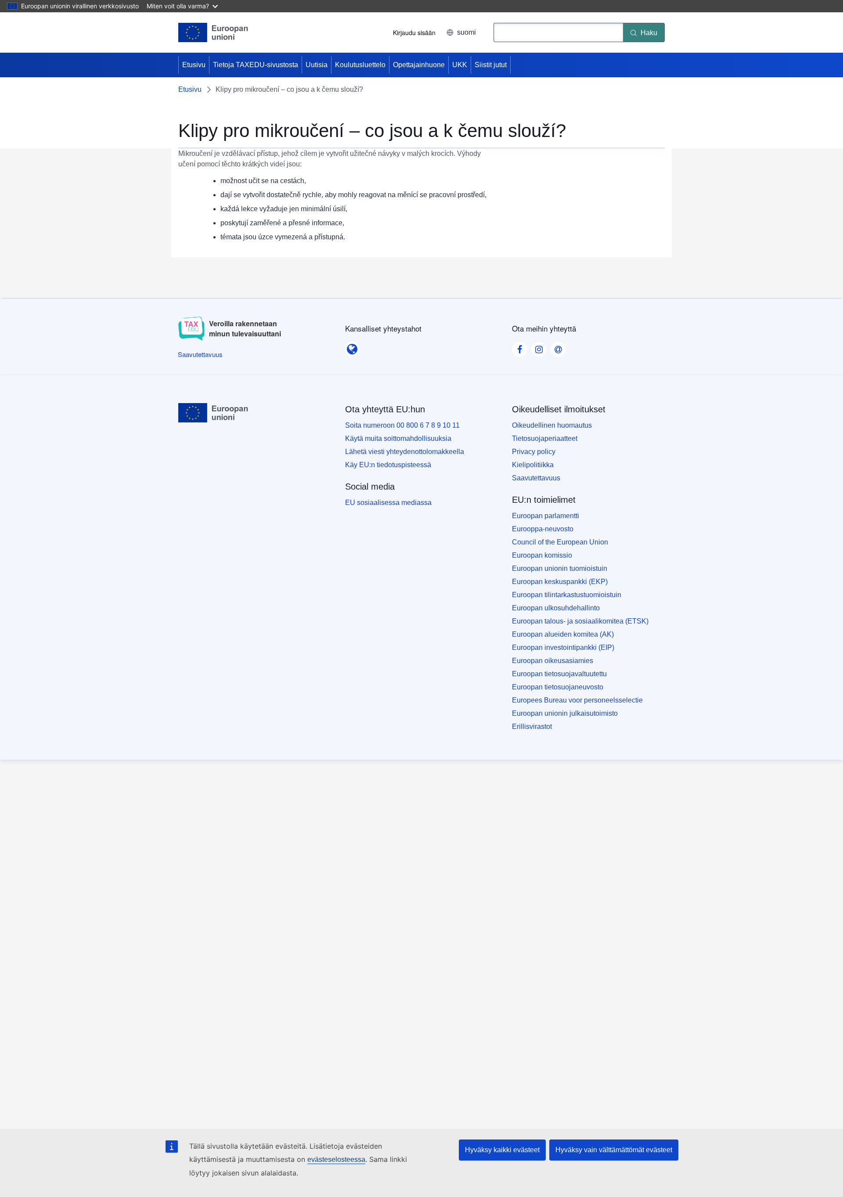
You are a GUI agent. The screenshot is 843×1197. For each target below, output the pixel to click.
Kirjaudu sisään (414, 32)
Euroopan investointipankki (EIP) (563, 647)
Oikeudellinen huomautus (552, 425)
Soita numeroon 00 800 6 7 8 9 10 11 (402, 425)
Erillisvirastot (532, 726)
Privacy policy (533, 451)
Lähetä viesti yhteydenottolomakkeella (404, 451)
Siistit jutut (491, 65)
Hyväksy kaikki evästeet (502, 1150)
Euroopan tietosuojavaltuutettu (559, 674)
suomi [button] (466, 32)
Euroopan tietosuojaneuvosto (557, 687)
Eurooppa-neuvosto (542, 529)
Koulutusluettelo (360, 65)
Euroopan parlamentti (545, 515)
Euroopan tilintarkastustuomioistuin (566, 594)
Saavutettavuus (536, 478)
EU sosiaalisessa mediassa (388, 502)
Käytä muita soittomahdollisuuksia (398, 438)
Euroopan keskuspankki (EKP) (560, 581)
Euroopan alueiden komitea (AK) (563, 634)
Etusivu (193, 65)
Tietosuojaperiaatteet (544, 438)
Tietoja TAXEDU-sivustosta (255, 65)
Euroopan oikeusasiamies (552, 660)
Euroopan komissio (542, 555)
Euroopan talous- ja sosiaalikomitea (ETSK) (580, 621)
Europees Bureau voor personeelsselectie (577, 700)
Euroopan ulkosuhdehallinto (556, 608)
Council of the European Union (560, 542)
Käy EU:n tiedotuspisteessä (388, 465)
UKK (459, 65)
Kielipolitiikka (533, 465)
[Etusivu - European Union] (213, 32)
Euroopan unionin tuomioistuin (559, 568)
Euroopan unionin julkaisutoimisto (565, 713)
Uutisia (317, 65)
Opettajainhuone (419, 65)
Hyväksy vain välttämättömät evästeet (613, 1150)
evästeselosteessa (336, 1159)
